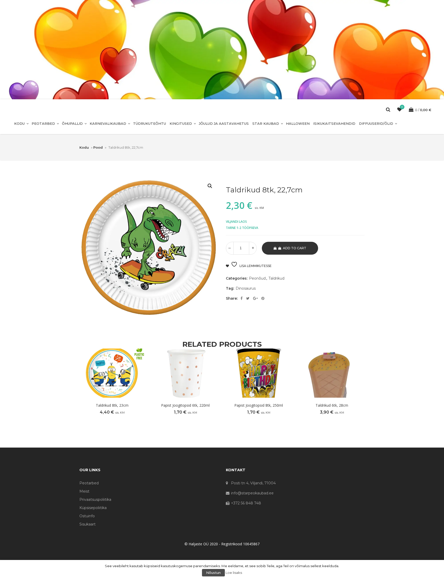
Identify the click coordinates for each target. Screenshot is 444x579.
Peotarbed (43, 123)
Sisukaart (87, 524)
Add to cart (294, 248)
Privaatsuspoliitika (95, 499)
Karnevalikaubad (108, 123)
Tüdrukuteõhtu (149, 123)
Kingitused (181, 123)
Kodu (19, 123)
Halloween (298, 123)
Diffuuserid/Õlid (376, 123)
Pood (98, 147)
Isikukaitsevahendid (334, 123)
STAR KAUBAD (265, 123)
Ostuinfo (87, 516)
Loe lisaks (234, 573)
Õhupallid (72, 123)
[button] (210, 186)
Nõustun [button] (213, 573)
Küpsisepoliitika (93, 507)
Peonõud (257, 278)
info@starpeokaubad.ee (252, 493)
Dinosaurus (246, 288)
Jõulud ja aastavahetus (224, 123)
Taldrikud (276, 278)
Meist (84, 491)
